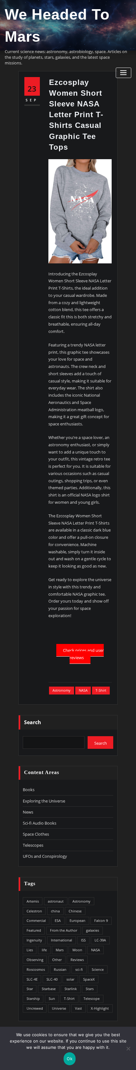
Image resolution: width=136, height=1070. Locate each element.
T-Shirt (101, 690)
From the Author (63, 930)
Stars (90, 988)
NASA (83, 690)
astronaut (56, 901)
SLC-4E (32, 979)
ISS (83, 940)
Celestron (34, 911)
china (55, 911)
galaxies (92, 930)
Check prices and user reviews (83, 653)
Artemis (33, 901)
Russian (60, 969)
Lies (30, 949)
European (77, 920)
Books (28, 789)
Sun (52, 998)
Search (32, 722)
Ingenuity (34, 940)
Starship (33, 998)
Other (57, 959)
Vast (78, 1008)
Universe (59, 1008)
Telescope (91, 998)
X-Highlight (100, 1008)
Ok (69, 1058)
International (61, 940)
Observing (35, 959)
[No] (128, 1048)
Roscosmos (36, 969)
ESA (58, 920)
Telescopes (33, 845)
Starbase (49, 988)
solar (70, 979)
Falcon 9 (101, 920)
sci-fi (79, 969)
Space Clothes (36, 834)
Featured (34, 930)
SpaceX (89, 979)
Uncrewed (35, 1008)
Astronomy (62, 690)
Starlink (71, 988)
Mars (60, 949)
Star (30, 988)
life (44, 949)
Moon (77, 949)
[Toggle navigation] (123, 73)
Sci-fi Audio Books (39, 823)
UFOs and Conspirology (45, 856)
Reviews (77, 959)
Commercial (36, 920)
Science (98, 969)
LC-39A (100, 940)
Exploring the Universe (44, 801)
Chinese (75, 911)
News (28, 812)
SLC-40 (52, 979)
